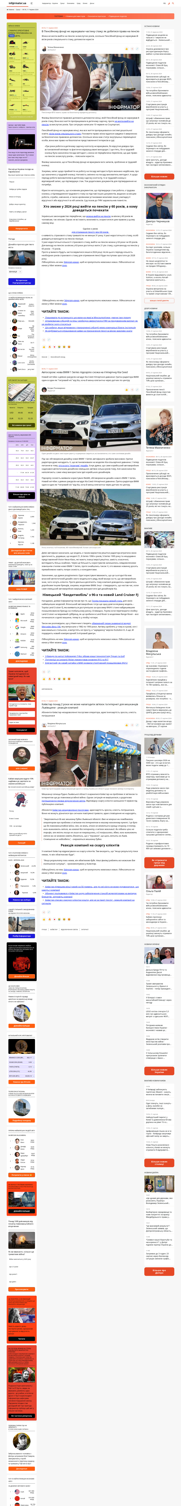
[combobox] (15, 272)
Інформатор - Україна (50, 3)
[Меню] (31, 3)
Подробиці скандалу (22, 1120)
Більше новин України (159, 1071)
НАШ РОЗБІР (21, 589)
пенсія (44, 357)
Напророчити (22, 228)
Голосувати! (21, 730)
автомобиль (47, 689)
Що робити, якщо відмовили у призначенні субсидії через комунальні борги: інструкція (90, 327)
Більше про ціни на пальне (21, 495)
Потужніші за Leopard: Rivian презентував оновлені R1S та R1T (76, 659)
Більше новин (159, 176)
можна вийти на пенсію (98, 216)
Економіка (70, 3)
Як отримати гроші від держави (159, 862)
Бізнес (85, 3)
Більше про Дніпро (159, 1271)
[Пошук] (173, 3)
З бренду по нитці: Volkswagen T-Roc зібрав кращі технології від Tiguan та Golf (85, 656)
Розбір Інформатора (22, 936)
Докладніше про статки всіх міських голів (21, 551)
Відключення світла (69, 929)
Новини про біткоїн (21, 1082)
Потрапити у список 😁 (22, 1175)
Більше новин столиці (159, 1163)
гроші (44, 929)
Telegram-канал (71, 262)
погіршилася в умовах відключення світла (63, 800)
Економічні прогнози (97, 16)
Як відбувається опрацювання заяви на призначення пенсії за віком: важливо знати (88, 330)
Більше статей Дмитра (159, 301)
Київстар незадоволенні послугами (70, 810)
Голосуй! (21, 843)
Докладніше (21, 1469)
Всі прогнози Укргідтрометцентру (22, 281)
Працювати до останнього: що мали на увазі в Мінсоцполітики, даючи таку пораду (88, 317)
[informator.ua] (17, 3)
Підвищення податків (118, 16)
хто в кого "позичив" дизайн (73, 465)
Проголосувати (21, 1289)
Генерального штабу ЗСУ (25, 117)
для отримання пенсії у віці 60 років (90, 232)
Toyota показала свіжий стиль (107, 600)
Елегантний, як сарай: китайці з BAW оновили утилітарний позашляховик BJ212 (86, 662)
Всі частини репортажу (21, 1416)
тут (64, 265)
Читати (21, 1339)
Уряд (78, 3)
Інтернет (85, 929)
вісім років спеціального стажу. (65, 133)
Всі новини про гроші (21, 425)
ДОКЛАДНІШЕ (22, 661)
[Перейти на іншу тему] (169, 3)
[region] (21, 277)
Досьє (92, 3)
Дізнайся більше (21, 976)
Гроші (62, 3)
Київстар (54, 929)
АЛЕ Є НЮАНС (22, 768)
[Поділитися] (132, 49)
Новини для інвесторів (75, 16)
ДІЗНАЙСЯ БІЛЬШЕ (22, 1026)
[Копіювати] (137, 49)
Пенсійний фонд (58, 357)
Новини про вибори (22, 900)
